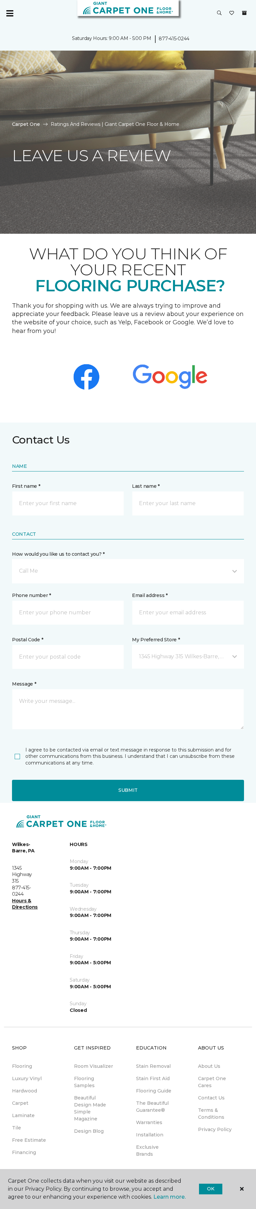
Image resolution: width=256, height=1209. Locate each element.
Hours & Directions (25, 904)
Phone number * (31, 595)
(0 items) (244, 13)
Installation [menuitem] (149, 1135)
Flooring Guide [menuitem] (153, 1091)
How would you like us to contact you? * (58, 554)
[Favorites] (231, 13)
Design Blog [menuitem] (89, 1131)
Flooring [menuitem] (22, 1066)
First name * (26, 486)
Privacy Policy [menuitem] (215, 1129)
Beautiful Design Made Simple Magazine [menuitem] (90, 1108)
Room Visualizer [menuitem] (93, 1066)
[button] (219, 13)
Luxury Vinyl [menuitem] (27, 1078)
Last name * (146, 486)
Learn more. (169, 1197)
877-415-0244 (174, 39)
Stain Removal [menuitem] (153, 1066)
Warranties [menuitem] (149, 1122)
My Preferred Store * (156, 639)
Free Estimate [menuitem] (29, 1140)
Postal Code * (27, 639)
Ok (210, 1189)
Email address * (150, 595)
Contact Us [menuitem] (211, 1098)
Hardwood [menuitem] (24, 1091)
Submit (128, 790)
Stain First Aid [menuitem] (153, 1078)
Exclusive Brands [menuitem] (147, 1150)
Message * (24, 684)
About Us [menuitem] (209, 1066)
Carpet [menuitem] (20, 1103)
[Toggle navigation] (9, 13)
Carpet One (26, 124)
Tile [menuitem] (16, 1128)
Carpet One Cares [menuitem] (212, 1081)
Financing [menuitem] (24, 1152)
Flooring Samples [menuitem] (84, 1081)
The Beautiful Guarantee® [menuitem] (152, 1106)
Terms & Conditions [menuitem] (211, 1113)
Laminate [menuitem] (23, 1115)
